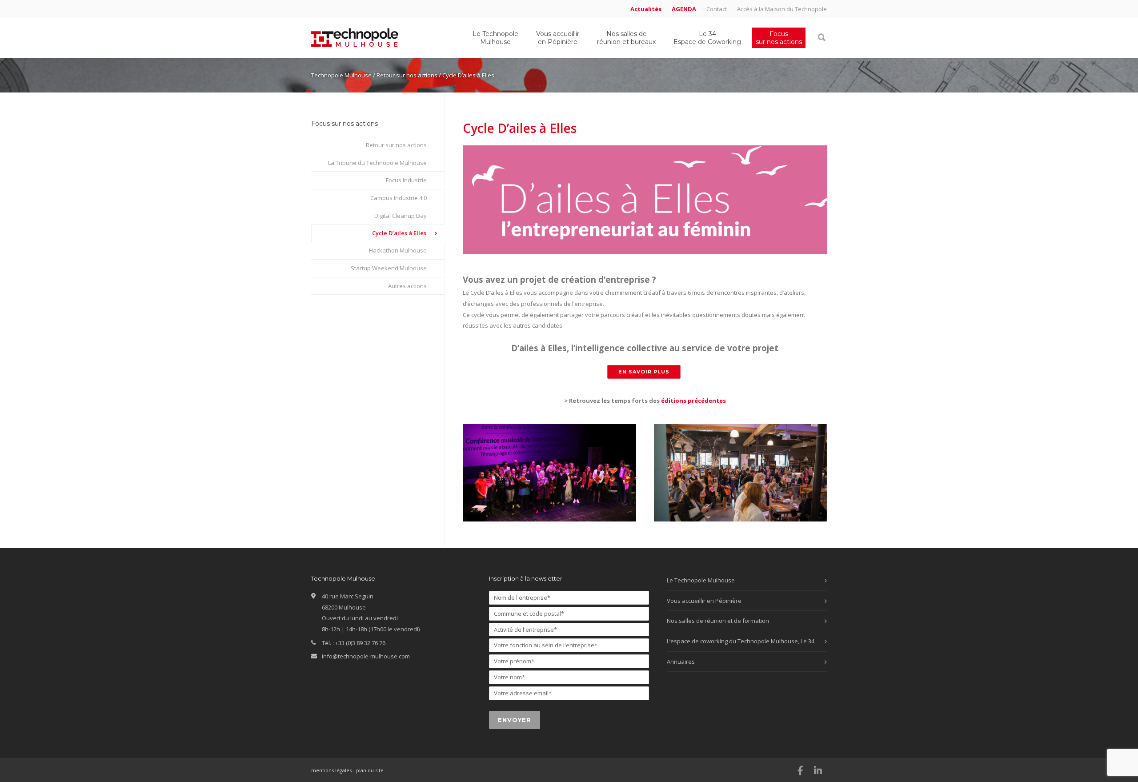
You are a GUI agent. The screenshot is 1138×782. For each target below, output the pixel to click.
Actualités (645, 9)
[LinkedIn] (818, 770)
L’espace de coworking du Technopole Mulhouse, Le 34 (740, 641)
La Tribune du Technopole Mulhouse (377, 163)
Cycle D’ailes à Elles (399, 233)
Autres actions (407, 286)
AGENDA (684, 9)
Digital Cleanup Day (400, 216)
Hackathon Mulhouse (398, 250)
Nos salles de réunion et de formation (718, 621)
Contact (716, 9)
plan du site (370, 770)
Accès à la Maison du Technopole (782, 9)
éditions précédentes (693, 401)
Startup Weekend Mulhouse (389, 268)
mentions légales (331, 770)
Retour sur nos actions (396, 145)
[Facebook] (800, 770)
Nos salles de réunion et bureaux (626, 38)
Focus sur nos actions (779, 38)
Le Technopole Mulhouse (495, 38)
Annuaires (681, 662)
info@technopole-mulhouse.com (366, 656)
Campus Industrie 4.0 (398, 198)
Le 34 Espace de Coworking (707, 38)
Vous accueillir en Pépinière (557, 38)
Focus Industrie (406, 180)
